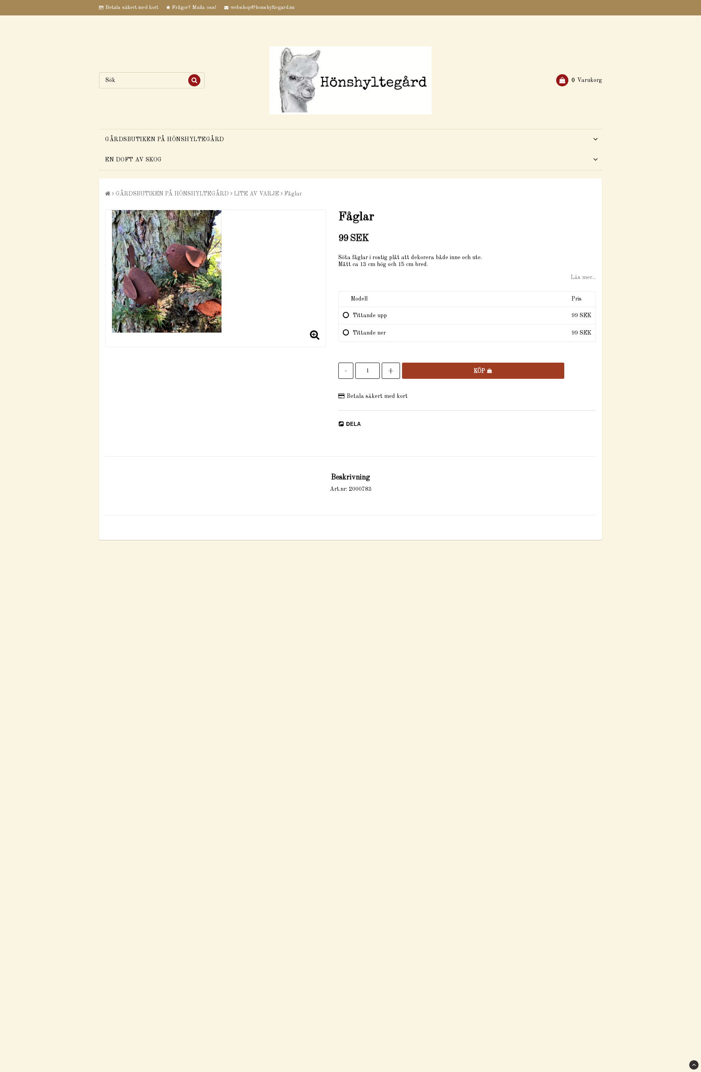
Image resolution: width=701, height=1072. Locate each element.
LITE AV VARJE (256, 194)
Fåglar (293, 194)
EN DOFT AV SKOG (133, 160)
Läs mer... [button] (583, 277)
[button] (579, 80)
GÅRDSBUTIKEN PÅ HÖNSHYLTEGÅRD (164, 139)
